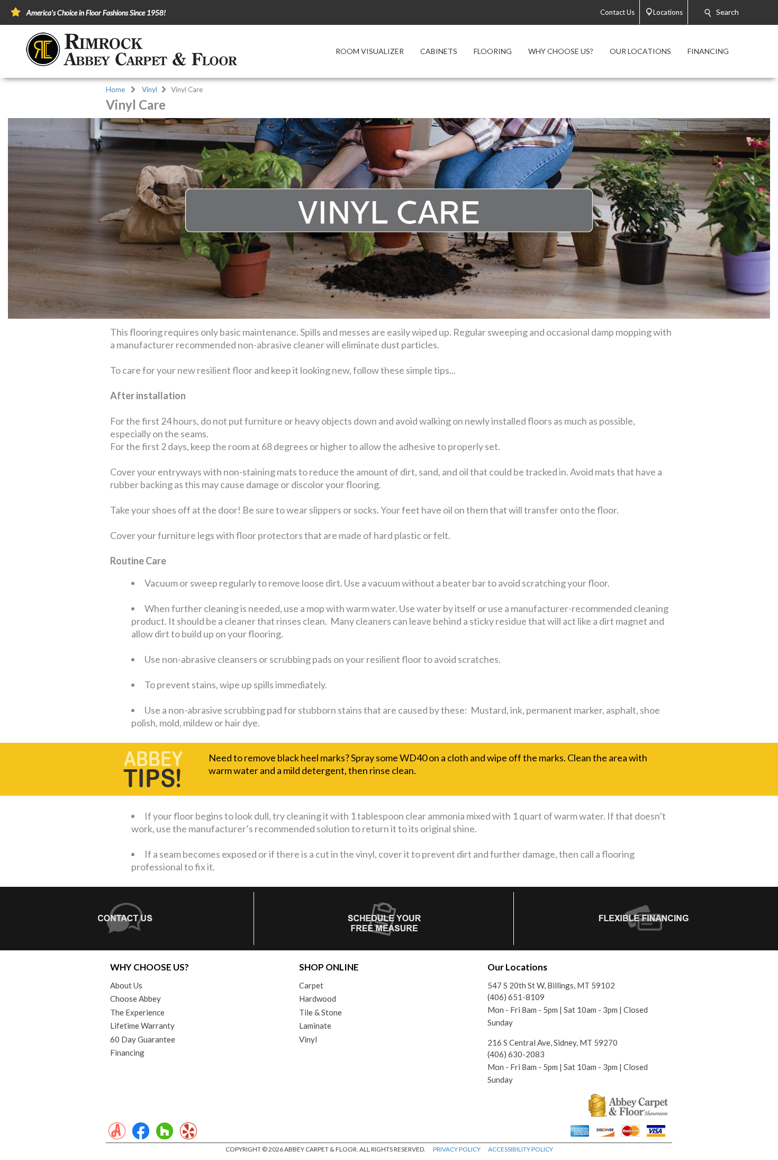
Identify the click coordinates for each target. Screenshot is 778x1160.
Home (115, 89)
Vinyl (149, 89)
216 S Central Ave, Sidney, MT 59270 (552, 1042)
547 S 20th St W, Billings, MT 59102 (551, 985)
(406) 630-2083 (516, 1054)
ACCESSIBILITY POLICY (520, 1149)
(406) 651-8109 (516, 997)
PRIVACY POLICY (457, 1149)
